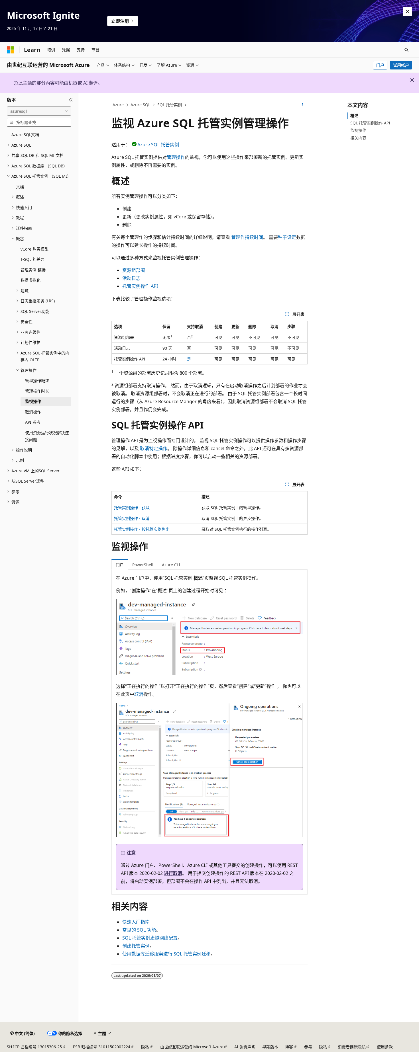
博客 (289, 1046)
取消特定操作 (153, 448)
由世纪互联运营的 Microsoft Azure (191, 1046)
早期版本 (270, 1046)
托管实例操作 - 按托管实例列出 (142, 529)
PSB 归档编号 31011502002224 (101, 1046)
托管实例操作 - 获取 (132, 507)
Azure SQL (140, 104)
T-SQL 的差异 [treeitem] (32, 259)
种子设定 (287, 237)
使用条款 (385, 1046)
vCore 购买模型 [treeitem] (34, 249)
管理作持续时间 (247, 237)
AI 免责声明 (244, 1046)
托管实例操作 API (140, 286)
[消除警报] (407, 11)
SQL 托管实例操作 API (370, 123)
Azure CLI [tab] (171, 564)
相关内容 (358, 138)
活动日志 (131, 278)
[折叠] (71, 99)
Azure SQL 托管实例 (158, 145)
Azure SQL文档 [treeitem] (25, 134)
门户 (380, 65)
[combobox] (39, 111)
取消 (138, 694)
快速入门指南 (136, 922)
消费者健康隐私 (352, 1046)
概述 (354, 115)
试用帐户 (401, 65)
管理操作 (176, 157)
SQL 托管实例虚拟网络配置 (150, 938)
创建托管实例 (136, 946)
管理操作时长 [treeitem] (37, 391)
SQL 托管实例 (169, 104)
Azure (118, 104)
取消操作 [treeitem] (33, 412)
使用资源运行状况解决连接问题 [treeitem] (47, 436)
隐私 (145, 1046)
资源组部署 (133, 270)
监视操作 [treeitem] (33, 401)
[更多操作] (303, 105)
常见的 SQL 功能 (139, 930)
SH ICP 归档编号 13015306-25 (34, 1046)
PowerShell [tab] (142, 564)
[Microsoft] (10, 50)
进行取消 (173, 873)
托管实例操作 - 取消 (132, 518)
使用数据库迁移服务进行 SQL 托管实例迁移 (166, 954)
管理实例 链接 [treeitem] (33, 269)
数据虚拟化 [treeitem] (30, 280)
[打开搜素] (406, 50)
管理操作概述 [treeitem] (37, 380)
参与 (308, 1046)
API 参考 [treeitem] (32, 422)
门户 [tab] (120, 564)
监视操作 (358, 130)
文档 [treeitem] (20, 186)
